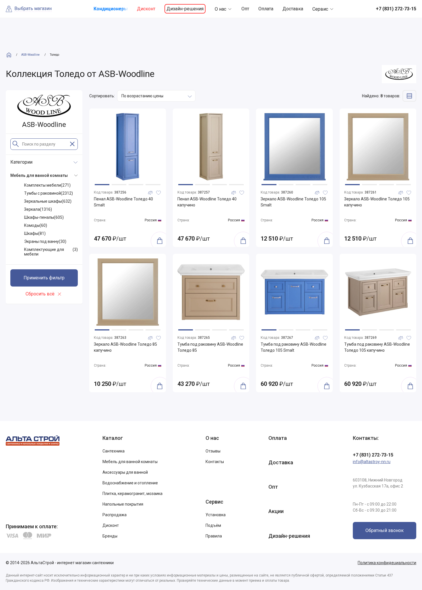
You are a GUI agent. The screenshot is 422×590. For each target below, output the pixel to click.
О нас (220, 9)
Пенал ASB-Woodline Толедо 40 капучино (207, 202)
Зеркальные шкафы (47, 201)
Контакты (215, 461)
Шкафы (35, 233)
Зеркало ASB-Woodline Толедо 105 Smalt (293, 202)
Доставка (292, 8)
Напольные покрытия (122, 504)
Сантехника (113, 451)
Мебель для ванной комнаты (130, 461)
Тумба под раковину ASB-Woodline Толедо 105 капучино (377, 347)
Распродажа (114, 514)
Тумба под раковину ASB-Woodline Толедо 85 (210, 347)
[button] (102, 184)
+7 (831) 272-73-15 (373, 455)
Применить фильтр (44, 278)
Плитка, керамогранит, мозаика (132, 493)
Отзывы (213, 451)
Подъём (213, 525)
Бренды (109, 536)
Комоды (35, 225)
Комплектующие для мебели (51, 251)
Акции (276, 511)
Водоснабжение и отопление (130, 483)
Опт (245, 8)
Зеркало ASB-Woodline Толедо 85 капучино (125, 347)
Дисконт (146, 8)
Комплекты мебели (47, 185)
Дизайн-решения (185, 8)
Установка (216, 514)
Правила (214, 536)
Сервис (320, 9)
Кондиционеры (111, 8)
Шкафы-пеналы (44, 217)
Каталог (112, 438)
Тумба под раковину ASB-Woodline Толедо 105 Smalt (293, 347)
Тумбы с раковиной (48, 193)
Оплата (265, 8)
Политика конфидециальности (387, 562)
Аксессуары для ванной (125, 472)
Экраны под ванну (45, 241)
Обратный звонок (384, 530)
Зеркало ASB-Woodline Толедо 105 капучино (377, 202)
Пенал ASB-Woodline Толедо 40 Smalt (123, 202)
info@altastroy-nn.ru (371, 461)
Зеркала (38, 209)
